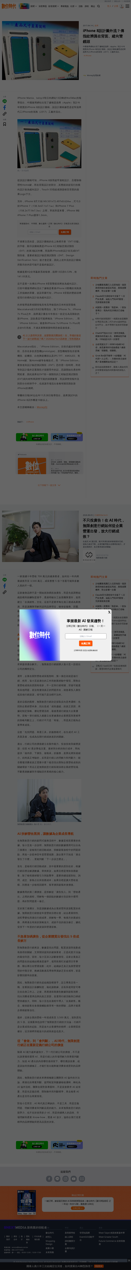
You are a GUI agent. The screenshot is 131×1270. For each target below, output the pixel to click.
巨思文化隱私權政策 (90, 650)
